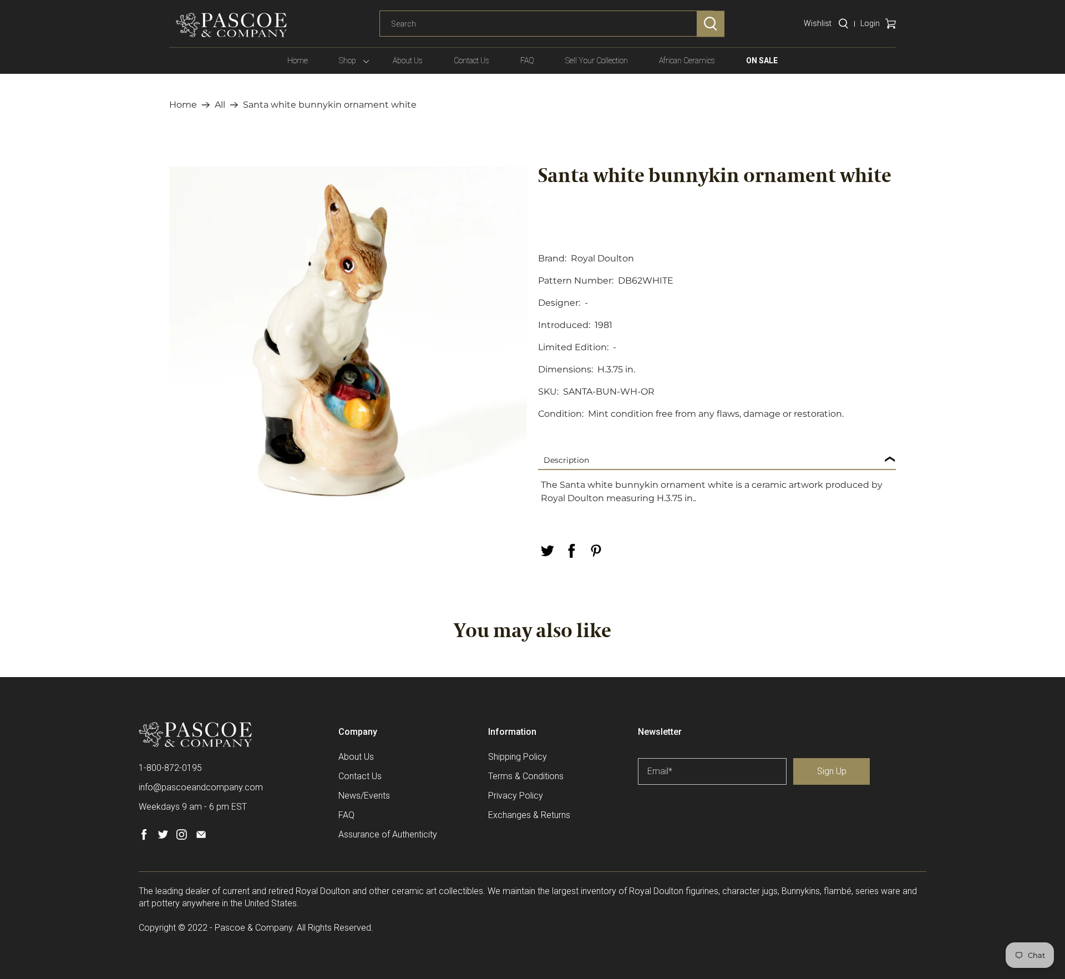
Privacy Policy (515, 795)
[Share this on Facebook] (571, 551)
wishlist (817, 23)
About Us (408, 60)
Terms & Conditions (526, 776)
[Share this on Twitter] (547, 551)
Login (870, 23)
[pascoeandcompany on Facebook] (144, 837)
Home (297, 60)
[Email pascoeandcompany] (201, 837)
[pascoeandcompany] (231, 25)
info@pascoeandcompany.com (201, 787)
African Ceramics (687, 60)
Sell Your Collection (596, 60)
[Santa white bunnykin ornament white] (348, 345)
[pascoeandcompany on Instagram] (181, 837)
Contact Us (471, 60)
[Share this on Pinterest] (596, 551)
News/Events (364, 795)
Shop (347, 60)
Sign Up (831, 771)
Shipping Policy (517, 756)
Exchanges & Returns (529, 815)
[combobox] (546, 24)
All (220, 104)
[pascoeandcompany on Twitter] (163, 837)
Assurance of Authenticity (387, 834)
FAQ (527, 60)
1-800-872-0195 (170, 768)
